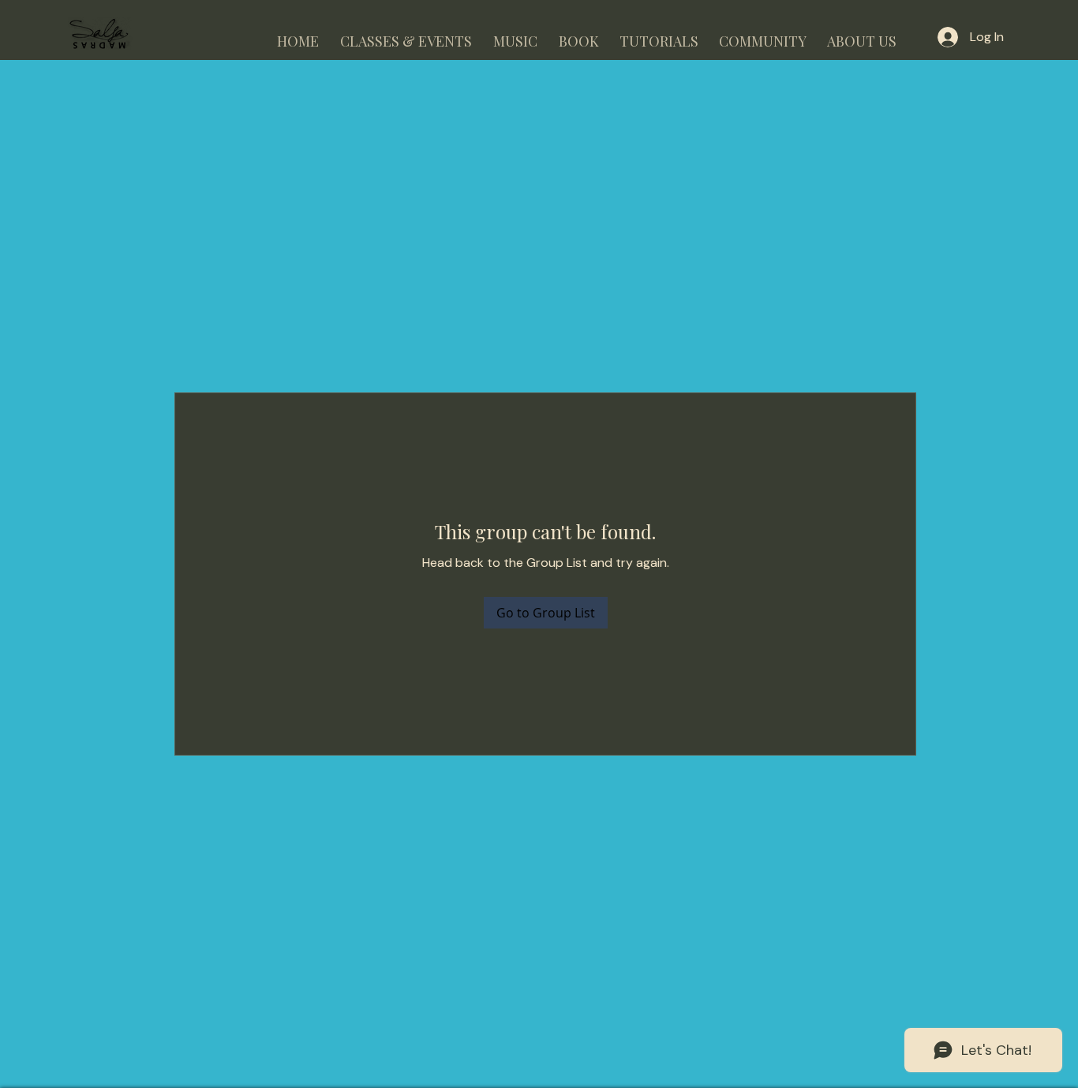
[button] (405, 34)
